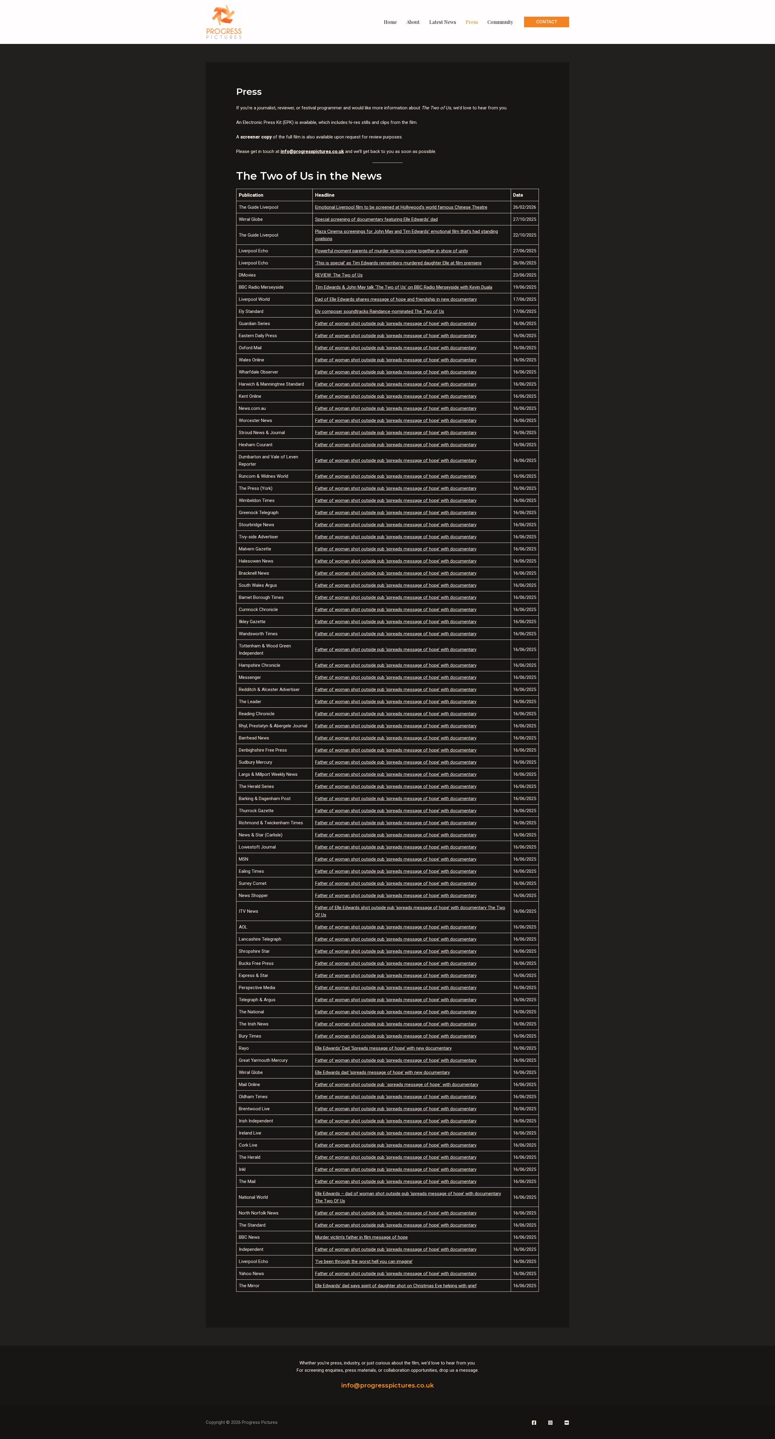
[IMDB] (566, 1422)
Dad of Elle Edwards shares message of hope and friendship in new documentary (396, 299)
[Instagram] (550, 1422)
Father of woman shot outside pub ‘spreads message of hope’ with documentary (396, 323)
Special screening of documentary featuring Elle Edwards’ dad (376, 219)
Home (390, 22)
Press (472, 22)
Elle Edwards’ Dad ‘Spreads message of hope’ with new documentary (383, 1048)
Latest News (442, 22)
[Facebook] (534, 1422)
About (413, 22)
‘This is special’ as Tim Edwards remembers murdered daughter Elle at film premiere (398, 263)
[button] (546, 22)
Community (500, 22)
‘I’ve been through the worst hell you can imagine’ (364, 1261)
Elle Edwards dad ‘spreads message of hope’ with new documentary (382, 1072)
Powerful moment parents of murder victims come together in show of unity (391, 251)
